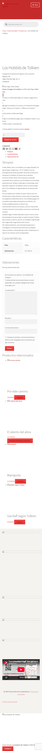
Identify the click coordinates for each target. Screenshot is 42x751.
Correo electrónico (12, 328)
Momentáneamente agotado (19, 441)
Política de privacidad (9, 702)
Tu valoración (10, 290)
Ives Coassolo (29, 74)
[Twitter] (6, 148)
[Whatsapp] (13, 148)
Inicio (4, 31)
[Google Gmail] (16, 148)
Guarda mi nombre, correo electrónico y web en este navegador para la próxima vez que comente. (20, 339)
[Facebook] (3, 148)
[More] (20, 148)
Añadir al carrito (10, 140)
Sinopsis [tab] (10, 152)
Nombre (8, 318)
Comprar (19, 397)
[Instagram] (10, 148)
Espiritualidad (12, 31)
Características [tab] (12, 154)
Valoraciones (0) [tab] (12, 157)
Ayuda (27, 129)
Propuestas (22, 31)
